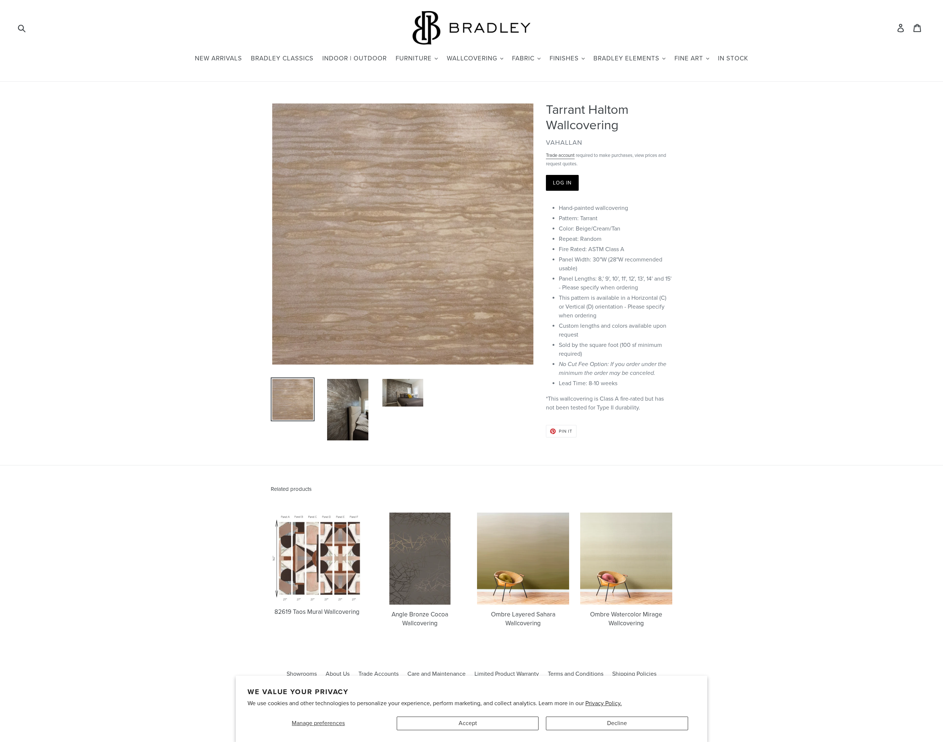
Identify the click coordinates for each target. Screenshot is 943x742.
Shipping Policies (634, 674)
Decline (617, 723)
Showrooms (302, 674)
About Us (338, 674)
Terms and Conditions (575, 674)
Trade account (560, 155)
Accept (468, 723)
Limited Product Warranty (506, 674)
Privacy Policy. (603, 703)
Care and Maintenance (436, 674)
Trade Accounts (378, 674)
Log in (562, 183)
